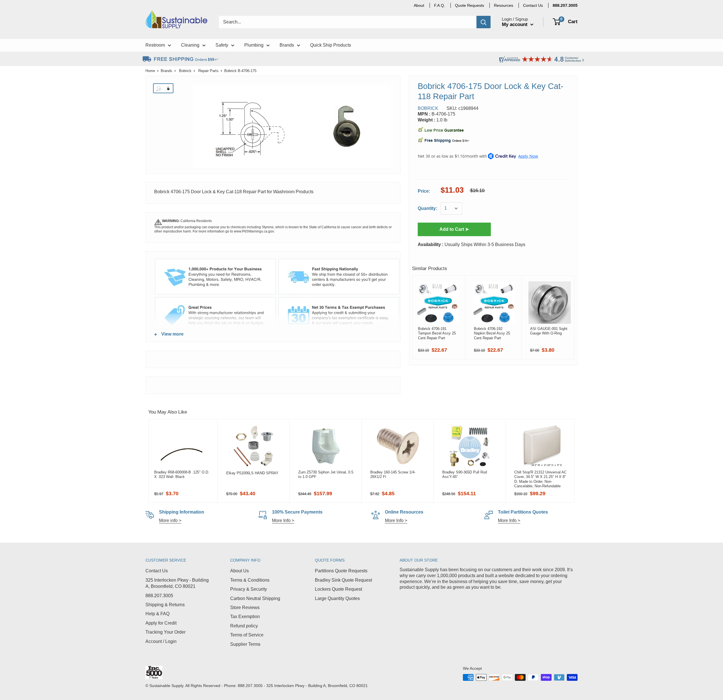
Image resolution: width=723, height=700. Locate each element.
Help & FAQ (157, 613)
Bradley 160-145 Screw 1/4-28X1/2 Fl (392, 474)
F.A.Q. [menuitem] (439, 5)
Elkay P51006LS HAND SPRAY (252, 473)
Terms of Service (246, 634)
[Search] (483, 22)
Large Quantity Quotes (337, 598)
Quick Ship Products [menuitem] (330, 45)
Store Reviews (245, 607)
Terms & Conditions (249, 580)
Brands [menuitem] (287, 45)
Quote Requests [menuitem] (469, 5)
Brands (166, 71)
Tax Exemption (245, 616)
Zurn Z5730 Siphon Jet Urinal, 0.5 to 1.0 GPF (325, 474)
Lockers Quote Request (338, 589)
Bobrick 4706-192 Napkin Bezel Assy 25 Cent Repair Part (492, 333)
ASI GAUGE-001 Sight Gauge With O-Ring (548, 331)
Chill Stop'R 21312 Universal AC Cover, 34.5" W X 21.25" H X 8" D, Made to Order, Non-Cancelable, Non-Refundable (540, 479)
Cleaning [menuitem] (190, 45)
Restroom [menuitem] (155, 45)
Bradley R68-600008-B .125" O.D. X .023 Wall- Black (181, 474)
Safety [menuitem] (221, 45)
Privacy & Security (248, 589)
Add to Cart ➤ (454, 229)
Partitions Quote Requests (341, 570)
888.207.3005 (159, 595)
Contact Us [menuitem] (533, 5)
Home (150, 71)
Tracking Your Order (165, 632)
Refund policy (244, 625)
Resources (503, 5)
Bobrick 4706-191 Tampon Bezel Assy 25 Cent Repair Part (437, 333)
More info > (170, 520)
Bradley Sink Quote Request (343, 580)
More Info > (283, 520)
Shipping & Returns (165, 604)
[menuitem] (565, 5)
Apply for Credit (161, 623)
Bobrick (185, 71)
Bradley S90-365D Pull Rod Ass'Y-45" (464, 474)
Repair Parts (208, 71)
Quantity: (427, 208)
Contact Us (156, 570)
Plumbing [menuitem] (253, 45)
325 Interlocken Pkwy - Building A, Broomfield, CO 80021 (177, 583)
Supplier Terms (245, 644)
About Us (239, 570)
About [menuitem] (419, 5)
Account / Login (161, 641)
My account (515, 24)
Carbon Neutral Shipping (255, 598)
